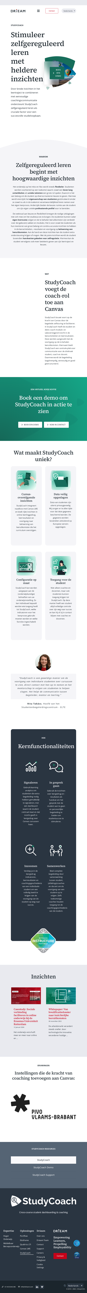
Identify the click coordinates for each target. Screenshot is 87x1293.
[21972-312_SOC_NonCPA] (77, 1240)
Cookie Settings (40, 1266)
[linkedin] (37, 1287)
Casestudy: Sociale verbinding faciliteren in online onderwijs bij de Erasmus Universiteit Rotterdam (26, 1016)
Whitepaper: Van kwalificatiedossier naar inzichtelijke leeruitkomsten (60, 1013)
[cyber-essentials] (77, 1253)
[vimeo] (42, 1287)
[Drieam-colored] (18, 10)
